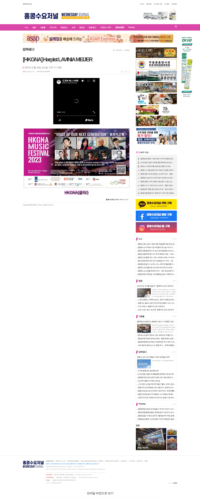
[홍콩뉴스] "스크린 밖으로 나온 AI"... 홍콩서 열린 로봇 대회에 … (157, 185)
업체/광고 (92, 27)
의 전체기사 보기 (117, 199)
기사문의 (166, 4)
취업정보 (64, 27)
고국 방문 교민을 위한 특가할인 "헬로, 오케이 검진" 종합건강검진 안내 (157, 384)
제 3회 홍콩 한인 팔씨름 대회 (148, 371)
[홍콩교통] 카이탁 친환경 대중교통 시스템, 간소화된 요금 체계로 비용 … (157, 182)
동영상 (82, 27)
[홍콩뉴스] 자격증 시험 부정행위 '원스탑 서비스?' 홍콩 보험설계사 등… (157, 247)
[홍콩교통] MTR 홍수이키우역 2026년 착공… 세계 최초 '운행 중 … (157, 254)
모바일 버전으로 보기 (100, 493)
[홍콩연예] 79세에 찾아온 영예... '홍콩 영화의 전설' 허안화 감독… (157, 338)
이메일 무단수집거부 (112, 461)
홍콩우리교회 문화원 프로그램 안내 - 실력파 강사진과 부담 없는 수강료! (157, 387)
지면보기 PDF (105, 27)
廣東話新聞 (119, 27)
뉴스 (26, 27)
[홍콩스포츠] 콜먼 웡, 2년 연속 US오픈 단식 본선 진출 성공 (157, 267)
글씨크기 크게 (125, 71)
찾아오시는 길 (60, 461)
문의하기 (140, 461)
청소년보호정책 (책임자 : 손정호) (92, 461)
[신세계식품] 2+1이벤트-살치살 (149, 381)
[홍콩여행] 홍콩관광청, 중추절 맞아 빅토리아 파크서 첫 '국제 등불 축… (157, 412)
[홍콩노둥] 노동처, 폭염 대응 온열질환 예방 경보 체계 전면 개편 (157, 244)
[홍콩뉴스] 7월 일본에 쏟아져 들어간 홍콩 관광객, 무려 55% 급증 (157, 170)
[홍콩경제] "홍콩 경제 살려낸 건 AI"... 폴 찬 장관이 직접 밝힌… (157, 189)
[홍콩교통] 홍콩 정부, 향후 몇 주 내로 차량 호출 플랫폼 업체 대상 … (157, 193)
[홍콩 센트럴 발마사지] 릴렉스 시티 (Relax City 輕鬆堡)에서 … (157, 394)
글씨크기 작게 (128, 71)
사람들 (42, 27)
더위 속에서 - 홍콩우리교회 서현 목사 (151, 306)
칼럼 (34, 27)
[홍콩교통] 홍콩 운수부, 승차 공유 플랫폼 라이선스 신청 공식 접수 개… (157, 251)
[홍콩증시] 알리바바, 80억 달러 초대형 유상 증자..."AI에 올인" (157, 178)
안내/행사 (127, 50)
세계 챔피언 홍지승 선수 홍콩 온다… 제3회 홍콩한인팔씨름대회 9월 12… (157, 345)
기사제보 (132, 461)
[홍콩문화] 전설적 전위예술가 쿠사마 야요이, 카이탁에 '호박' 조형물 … (157, 409)
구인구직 (53, 27)
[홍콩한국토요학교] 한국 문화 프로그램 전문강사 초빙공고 (157, 377)
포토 (138, 425)
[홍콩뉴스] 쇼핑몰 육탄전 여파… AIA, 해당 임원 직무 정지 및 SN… (157, 271)
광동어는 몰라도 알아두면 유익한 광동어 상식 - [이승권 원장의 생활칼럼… (157, 303)
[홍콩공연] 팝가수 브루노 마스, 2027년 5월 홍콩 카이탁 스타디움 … (157, 264)
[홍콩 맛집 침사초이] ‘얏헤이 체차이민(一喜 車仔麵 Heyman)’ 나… (157, 391)
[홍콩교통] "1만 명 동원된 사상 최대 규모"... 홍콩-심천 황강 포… (157, 174)
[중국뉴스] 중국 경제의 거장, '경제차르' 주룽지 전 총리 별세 (157, 335)
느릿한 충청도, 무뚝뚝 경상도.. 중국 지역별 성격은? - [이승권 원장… (157, 300)
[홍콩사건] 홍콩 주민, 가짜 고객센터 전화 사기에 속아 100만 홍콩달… (157, 257)
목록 (122, 72)
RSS (146, 461)
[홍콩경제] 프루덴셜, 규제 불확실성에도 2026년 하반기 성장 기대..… (157, 274)
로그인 (142, 4)
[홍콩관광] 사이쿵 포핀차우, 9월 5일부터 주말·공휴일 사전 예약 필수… (157, 416)
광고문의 (174, 4)
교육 (73, 27)
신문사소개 (50, 461)
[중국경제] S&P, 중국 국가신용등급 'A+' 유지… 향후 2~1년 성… (157, 261)
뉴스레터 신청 (158, 4)
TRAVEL (131, 27)
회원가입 (149, 4)
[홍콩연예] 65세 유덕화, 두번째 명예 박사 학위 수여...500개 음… (157, 342)
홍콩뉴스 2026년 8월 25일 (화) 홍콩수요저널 (155, 166)
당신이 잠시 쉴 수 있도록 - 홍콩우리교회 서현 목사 (156, 310)
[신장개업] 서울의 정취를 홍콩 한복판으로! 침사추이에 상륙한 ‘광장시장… (157, 162)
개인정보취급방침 (73, 461)
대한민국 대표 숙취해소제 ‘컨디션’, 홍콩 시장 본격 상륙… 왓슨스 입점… (157, 397)
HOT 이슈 (142, 152)
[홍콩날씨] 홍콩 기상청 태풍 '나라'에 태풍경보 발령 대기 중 (157, 159)
